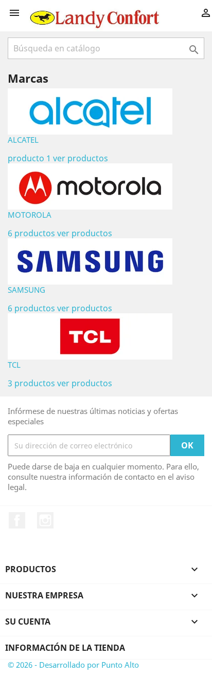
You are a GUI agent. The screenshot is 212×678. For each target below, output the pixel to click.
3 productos (31, 383)
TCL (14, 365)
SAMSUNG (26, 290)
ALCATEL (23, 140)
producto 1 (29, 158)
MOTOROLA (29, 215)
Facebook (17, 520)
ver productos (80, 158)
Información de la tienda (65, 647)
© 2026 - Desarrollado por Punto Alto (73, 665)
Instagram (45, 520)
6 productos (31, 233)
